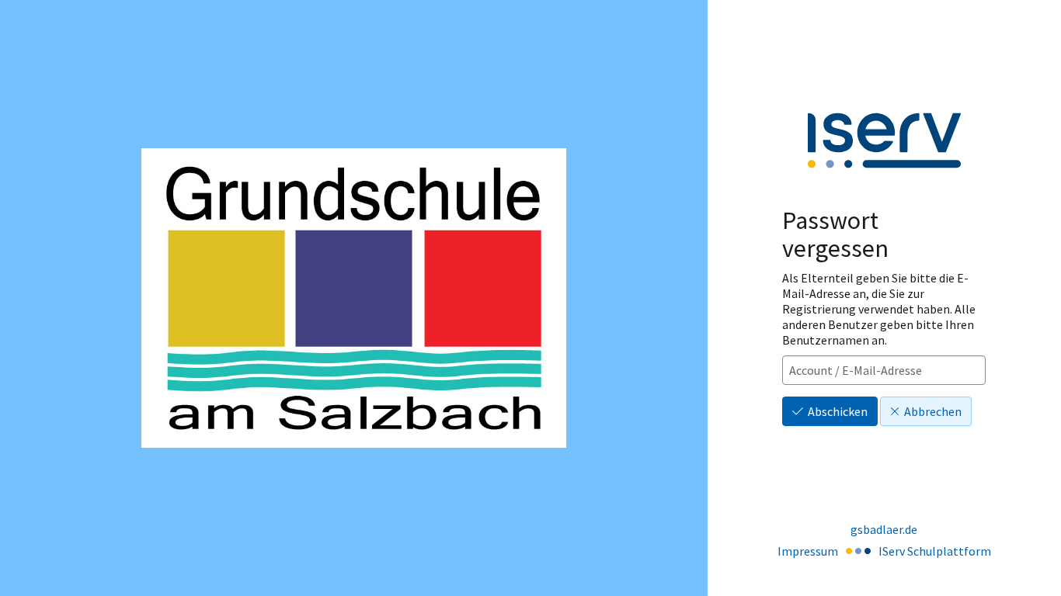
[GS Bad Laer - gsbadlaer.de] (353, 298)
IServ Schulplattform (934, 551)
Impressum (807, 551)
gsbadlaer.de (884, 529)
